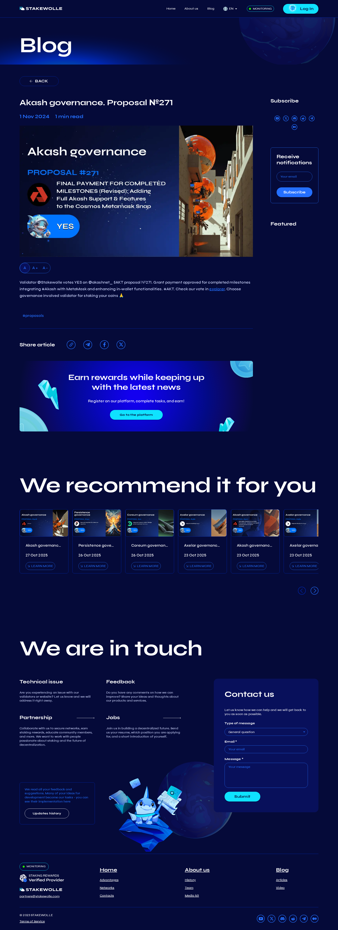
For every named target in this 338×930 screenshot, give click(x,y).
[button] (234, 9)
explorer (217, 289)
